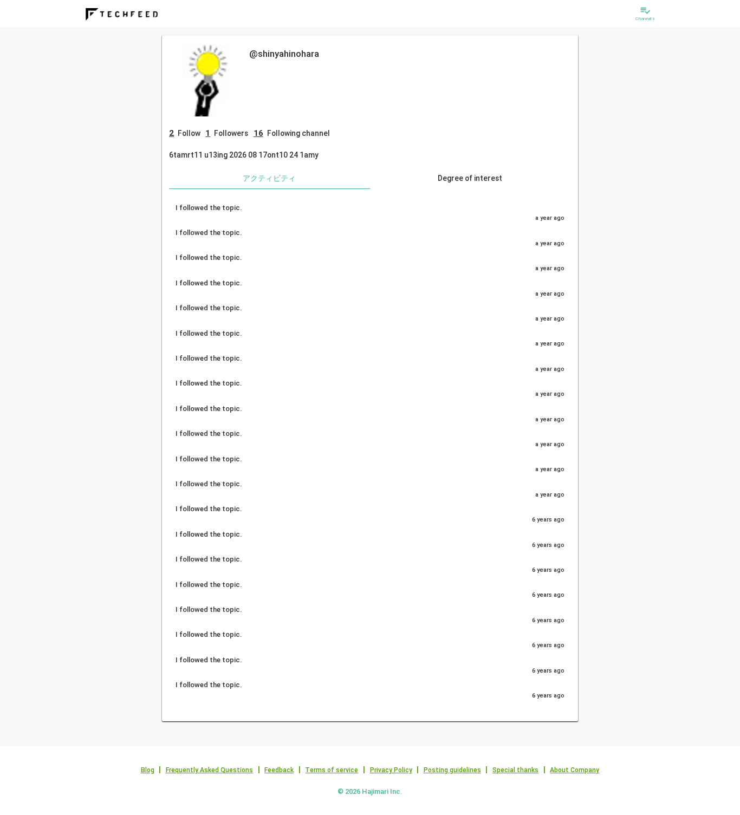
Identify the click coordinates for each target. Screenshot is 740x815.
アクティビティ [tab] (269, 178)
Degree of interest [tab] (470, 178)
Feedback (279, 770)
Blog (147, 770)
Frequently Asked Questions (209, 770)
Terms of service (331, 770)
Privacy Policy (391, 770)
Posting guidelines (452, 770)
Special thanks (515, 770)
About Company (574, 770)
